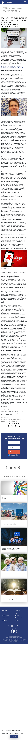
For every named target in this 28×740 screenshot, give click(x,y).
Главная (4, 7)
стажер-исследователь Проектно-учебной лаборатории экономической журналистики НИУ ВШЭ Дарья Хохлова (13, 413)
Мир (3, 613)
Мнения (17, 615)
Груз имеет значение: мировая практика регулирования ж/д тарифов (12, 523)
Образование (5, 615)
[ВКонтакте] (12, 426)
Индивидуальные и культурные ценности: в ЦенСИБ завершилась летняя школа (13, 498)
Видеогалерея (18, 617)
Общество (17, 610)
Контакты (4, 622)
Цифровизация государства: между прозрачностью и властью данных (11, 549)
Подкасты (4, 620)
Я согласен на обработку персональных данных (13, 455)
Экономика (4, 610)
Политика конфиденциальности (14, 636)
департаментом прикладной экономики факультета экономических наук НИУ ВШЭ (12, 66)
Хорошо (14, 736)
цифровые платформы (9, 421)
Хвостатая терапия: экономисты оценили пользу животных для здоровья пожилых (12, 574)
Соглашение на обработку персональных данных (14, 637)
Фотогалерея (5, 617)
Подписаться (14, 452)
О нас (16, 620)
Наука (16, 613)
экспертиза (5, 417)
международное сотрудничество (12, 419)
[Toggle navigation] (25, 2)
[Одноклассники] (15, 426)
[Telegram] (19, 426)
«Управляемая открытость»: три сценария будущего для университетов (12, 598)
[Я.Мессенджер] (8, 426)
